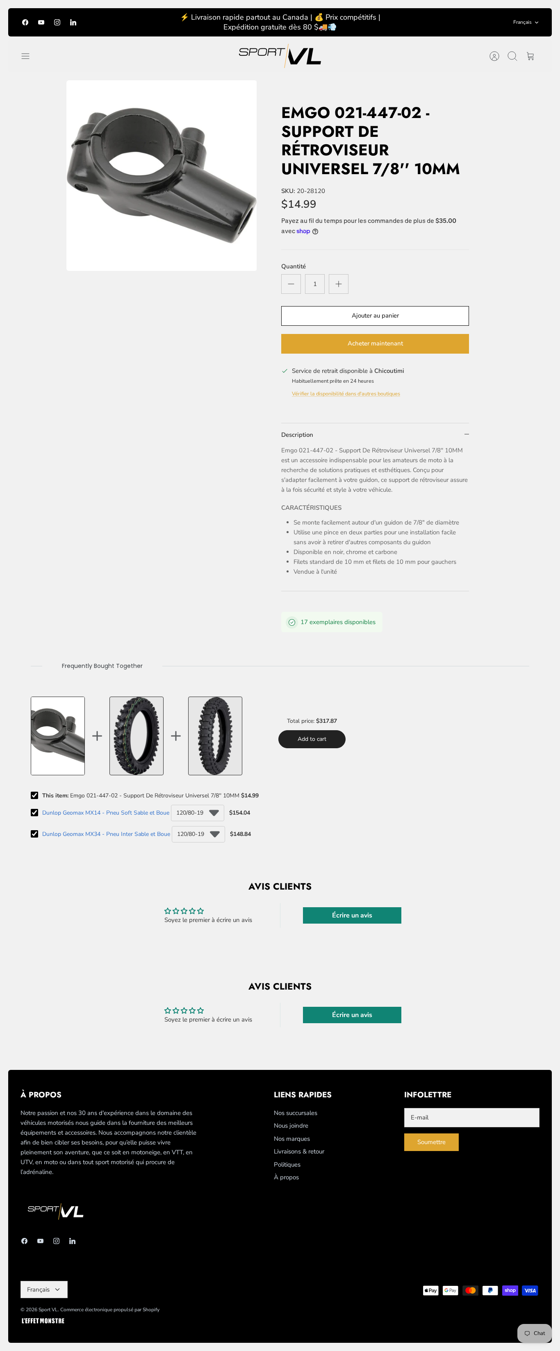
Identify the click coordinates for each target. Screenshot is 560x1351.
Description (297, 435)
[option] (161, 175)
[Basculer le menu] (29, 56)
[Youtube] (41, 22)
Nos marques (292, 1139)
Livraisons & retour (299, 1151)
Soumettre (431, 1142)
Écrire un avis (352, 915)
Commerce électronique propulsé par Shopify (109, 1309)
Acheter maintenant (375, 343)
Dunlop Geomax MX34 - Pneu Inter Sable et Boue (106, 834)
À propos (286, 1177)
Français (522, 22)
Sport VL (48, 1309)
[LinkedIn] (73, 22)
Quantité (293, 266)
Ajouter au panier (375, 315)
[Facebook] (25, 22)
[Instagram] (57, 22)
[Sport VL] (280, 56)
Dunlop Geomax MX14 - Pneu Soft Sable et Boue (105, 813)
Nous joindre (291, 1126)
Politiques (287, 1164)
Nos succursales (295, 1113)
